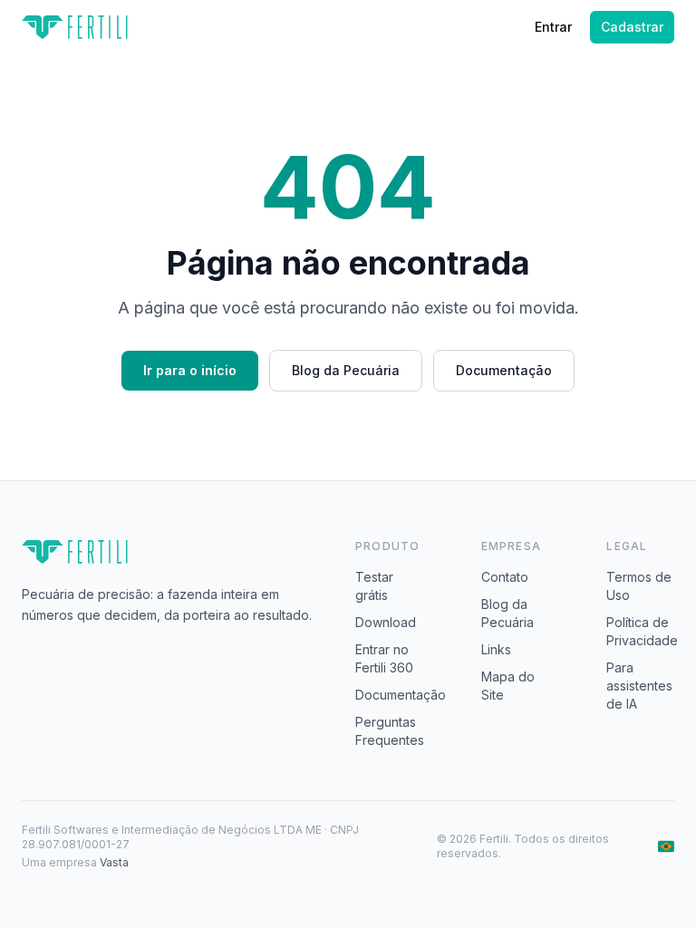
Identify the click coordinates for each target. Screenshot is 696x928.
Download (385, 622)
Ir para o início (190, 370)
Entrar (553, 26)
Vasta (114, 862)
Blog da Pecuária (346, 370)
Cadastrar (632, 26)
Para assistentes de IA (639, 685)
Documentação (504, 370)
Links (496, 649)
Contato (504, 577)
